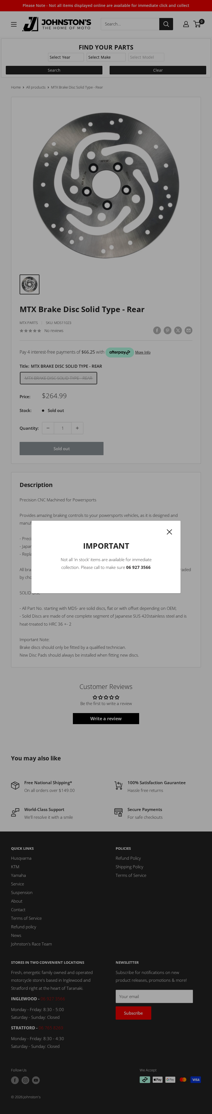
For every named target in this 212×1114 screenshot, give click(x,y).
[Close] (169, 531)
